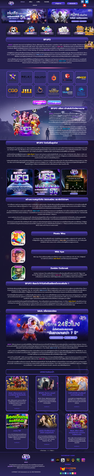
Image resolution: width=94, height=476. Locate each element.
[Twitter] (86, 1)
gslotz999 (10, 466)
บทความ (35, 5)
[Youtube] (84, 5)
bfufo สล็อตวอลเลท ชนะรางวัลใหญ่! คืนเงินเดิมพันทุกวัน (17, 395)
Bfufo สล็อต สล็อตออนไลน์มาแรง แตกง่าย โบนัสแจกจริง (77, 433)
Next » (52, 450)
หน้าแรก (23, 2)
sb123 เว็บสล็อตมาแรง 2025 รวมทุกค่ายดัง (47, 432)
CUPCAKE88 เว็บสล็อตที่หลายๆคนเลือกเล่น (76, 394)
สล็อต (30, 2)
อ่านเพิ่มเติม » (17, 408)
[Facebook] (82, 1)
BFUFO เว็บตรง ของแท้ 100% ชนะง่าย (47, 394)
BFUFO (10, 45)
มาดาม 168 (17, 431)
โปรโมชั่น (46, 2)
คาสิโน (38, 2)
